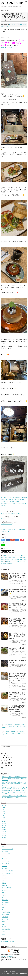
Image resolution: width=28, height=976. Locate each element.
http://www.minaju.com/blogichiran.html (11, 513)
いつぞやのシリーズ (7, 849)
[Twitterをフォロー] (2, 551)
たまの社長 (5, 851)
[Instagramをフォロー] (7, 551)
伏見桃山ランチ (19, 561)
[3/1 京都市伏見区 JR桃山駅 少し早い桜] (4, 663)
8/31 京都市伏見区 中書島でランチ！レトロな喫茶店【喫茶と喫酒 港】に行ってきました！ (14, 726)
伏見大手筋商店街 (6, 887)
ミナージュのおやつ (7, 873)
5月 (4, 809)
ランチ (15, 24)
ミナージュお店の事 (7, 871)
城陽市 (4, 892)
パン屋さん (5, 868)
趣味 (3, 924)
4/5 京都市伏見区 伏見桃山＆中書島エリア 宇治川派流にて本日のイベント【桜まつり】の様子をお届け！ (14, 792)
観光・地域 (3, 26)
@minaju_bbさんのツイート (8, 941)
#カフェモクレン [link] (14, 503)
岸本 (3, 897)
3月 (4, 813)
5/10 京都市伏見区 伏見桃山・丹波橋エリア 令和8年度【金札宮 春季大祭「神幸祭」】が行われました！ (14, 783)
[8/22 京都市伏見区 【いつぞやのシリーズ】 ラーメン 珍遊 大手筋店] (4, 695)
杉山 (3, 907)
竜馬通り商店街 (6, 912)
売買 (8, 563)
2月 (4, 815)
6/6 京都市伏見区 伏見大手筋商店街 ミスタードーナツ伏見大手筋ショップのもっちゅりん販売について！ (14, 778)
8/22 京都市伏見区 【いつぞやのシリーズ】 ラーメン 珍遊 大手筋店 (18, 694)
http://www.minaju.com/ (6, 524)
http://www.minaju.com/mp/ (7, 518)
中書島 (19, 24)
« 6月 (2, 768)
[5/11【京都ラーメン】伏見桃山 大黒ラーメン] (4, 650)
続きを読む (24, 586)
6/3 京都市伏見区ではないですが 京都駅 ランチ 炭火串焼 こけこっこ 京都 (17, 605)
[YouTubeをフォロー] (10, 551)
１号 (8, 26)
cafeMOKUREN (6, 555)
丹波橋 (21, 557)
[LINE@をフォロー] (13, 551)
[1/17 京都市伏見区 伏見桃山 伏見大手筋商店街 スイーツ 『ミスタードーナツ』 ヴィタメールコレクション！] (4, 621)
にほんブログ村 (5, 531)
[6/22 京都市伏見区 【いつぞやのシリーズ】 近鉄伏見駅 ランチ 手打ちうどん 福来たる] (4, 636)
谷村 (3, 921)
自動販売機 (5, 917)
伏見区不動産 (23, 559)
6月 (4, 807)
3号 (3, 846)
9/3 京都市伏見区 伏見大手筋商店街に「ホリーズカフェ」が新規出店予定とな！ (13, 733)
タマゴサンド (5, 861)
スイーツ (4, 858)
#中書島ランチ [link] (4, 497)
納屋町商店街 (5, 914)
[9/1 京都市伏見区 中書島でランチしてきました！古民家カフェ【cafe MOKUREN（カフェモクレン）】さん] (17, 540)
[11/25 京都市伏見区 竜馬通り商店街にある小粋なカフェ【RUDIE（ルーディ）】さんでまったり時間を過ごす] (4, 708)
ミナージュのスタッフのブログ (12, 973)
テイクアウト (5, 863)
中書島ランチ (15, 557)
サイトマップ (21, 971)
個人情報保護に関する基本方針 (10, 971)
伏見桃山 (23, 24)
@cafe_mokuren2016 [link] (6, 47)
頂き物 (4, 926)
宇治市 (4, 895)
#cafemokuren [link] (5, 503)
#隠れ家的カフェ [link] (8, 499)
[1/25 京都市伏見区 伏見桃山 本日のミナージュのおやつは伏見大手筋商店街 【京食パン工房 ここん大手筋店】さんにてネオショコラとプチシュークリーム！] (4, 676)
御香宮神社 (5, 900)
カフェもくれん (19, 555)
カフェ (11, 24)
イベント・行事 (6, 853)
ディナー (4, 866)
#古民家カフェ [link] (20, 497)
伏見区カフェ (8, 559)
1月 (4, 818)
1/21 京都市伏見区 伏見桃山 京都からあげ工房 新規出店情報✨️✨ (17, 591)
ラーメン (4, 878)
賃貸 (11, 563)
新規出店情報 (5, 902)
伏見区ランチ (15, 559)
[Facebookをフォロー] (4, 551)
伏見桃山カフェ (10, 561)
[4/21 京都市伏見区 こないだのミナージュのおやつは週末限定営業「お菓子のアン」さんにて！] (4, 576)
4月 (4, 811)
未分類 (4, 904)
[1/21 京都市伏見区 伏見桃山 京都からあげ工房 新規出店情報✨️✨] (4, 592)
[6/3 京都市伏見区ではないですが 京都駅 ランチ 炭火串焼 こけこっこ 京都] (4, 606)
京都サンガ (5, 885)
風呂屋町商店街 (6, 929)
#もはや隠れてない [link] (13, 501)
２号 (3, 934)
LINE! (3, 542)
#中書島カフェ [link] (12, 497)
